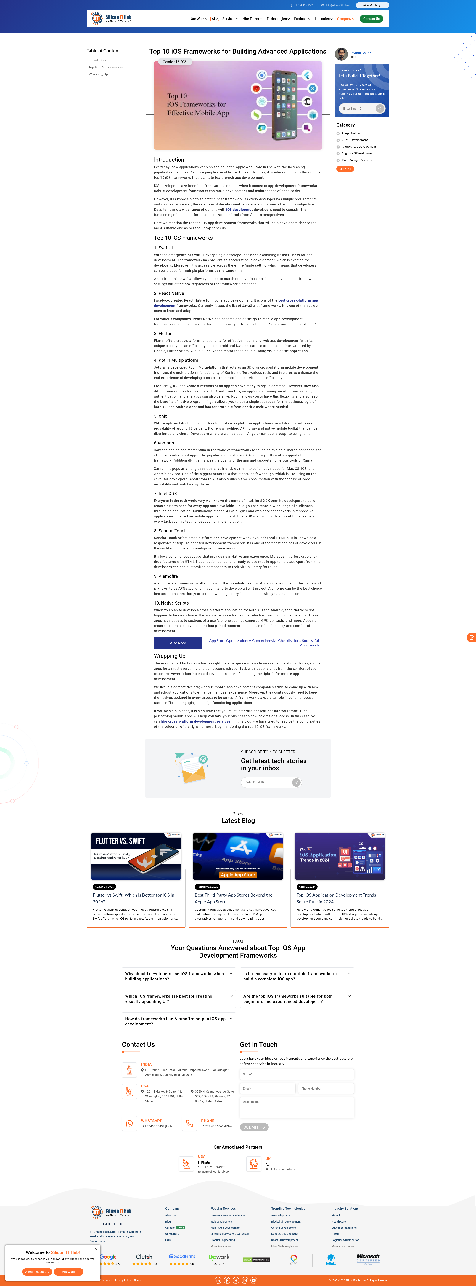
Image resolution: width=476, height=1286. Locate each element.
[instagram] (245, 1280)
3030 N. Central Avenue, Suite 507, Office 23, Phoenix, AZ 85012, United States (214, 1096)
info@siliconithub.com (339, 5)
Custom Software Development (229, 1215)
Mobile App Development (225, 1227)
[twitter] (236, 1280)
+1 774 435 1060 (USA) (216, 1126)
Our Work (197, 19)
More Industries (341, 1246)
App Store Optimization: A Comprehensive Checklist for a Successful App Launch (264, 642)
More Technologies (282, 1246)
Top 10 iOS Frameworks (106, 67)
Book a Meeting (370, 5)
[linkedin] (218, 1280)
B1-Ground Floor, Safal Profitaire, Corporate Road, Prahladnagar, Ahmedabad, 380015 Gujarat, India (115, 1236)
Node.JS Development (284, 1233)
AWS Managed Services (357, 160)
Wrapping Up (98, 74)
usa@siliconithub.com (216, 1171)
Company (344, 19)
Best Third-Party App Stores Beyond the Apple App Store (234, 898)
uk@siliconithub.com (283, 1169)
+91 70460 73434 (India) (157, 1126)
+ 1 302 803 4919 (213, 1167)
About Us (170, 1215)
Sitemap (138, 1280)
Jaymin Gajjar (360, 53)
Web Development (221, 1221)
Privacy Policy (123, 1280)
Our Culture (172, 1233)
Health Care (339, 1221)
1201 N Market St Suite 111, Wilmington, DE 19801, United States (164, 1096)
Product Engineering (223, 1240)
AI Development (280, 1215)
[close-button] (96, 1249)
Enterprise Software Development (230, 1233)
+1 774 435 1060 (303, 5)
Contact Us (371, 19)
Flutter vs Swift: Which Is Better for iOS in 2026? (133, 898)
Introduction (98, 60)
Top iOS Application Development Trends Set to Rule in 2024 (336, 898)
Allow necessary (37, 1272)
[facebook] (227, 1280)
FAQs (168, 1240)
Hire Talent (251, 19)
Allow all (68, 1272)
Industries (322, 19)
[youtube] (253, 1280)
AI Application (351, 133)
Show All (345, 168)
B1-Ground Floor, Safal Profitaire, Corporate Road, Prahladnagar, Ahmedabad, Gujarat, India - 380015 (187, 1072)
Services (228, 19)
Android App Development (359, 146)
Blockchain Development (286, 1221)
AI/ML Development (355, 139)
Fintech (336, 1215)
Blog (168, 1221)
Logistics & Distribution (345, 1240)
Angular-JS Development (358, 153)
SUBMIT (251, 1127)
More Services (219, 1246)
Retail (335, 1233)
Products (300, 19)
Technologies (277, 19)
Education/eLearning (344, 1227)
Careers (170, 1227)
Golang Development (283, 1227)
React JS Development (284, 1240)
